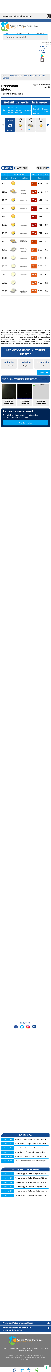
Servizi (5, 1348)
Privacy (29, 1350)
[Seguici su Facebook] (16, 1027)
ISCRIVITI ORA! (25, 423)
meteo (9, 33)
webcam (20, 33)
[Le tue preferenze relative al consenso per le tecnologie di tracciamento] (46, 1367)
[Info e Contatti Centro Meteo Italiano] (34, 1027)
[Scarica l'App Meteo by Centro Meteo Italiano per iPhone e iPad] (42, 60)
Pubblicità (25, 1348)
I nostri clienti (14, 1348)
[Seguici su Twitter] (22, 1027)
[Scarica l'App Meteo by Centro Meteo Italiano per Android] (42, 56)
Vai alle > (42, 379)
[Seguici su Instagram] (28, 1027)
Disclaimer (34, 1348)
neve (30, 33)
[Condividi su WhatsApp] (37, 1369)
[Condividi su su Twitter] (21, 1369)
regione (41, 33)
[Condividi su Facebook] (14, 1369)
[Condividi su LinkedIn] (29, 1369)
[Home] (19, 31)
